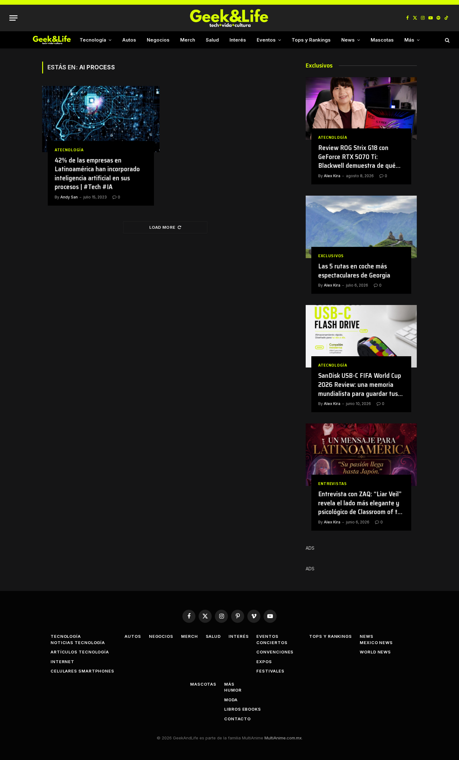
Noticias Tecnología (78, 642)
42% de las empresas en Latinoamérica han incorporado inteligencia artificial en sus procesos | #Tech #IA (97, 174)
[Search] (447, 40)
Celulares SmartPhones (82, 670)
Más (409, 40)
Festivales (270, 670)
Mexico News (376, 642)
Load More (162, 227)
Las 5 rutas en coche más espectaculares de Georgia (354, 271)
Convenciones (275, 651)
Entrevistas (332, 483)
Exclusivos (331, 255)
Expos (264, 661)
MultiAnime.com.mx (283, 737)
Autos (129, 40)
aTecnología (69, 150)
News (348, 40)
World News (375, 651)
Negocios (158, 40)
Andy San (69, 197)
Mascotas (382, 40)
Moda (231, 699)
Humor (233, 690)
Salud (212, 40)
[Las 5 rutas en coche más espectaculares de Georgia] (361, 227)
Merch (187, 40)
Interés (238, 40)
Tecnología (93, 40)
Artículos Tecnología (80, 651)
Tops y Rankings (311, 40)
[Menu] (13, 18)
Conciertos (271, 642)
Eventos (266, 40)
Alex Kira (332, 175)
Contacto (237, 718)
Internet (62, 661)
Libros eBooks (242, 709)
